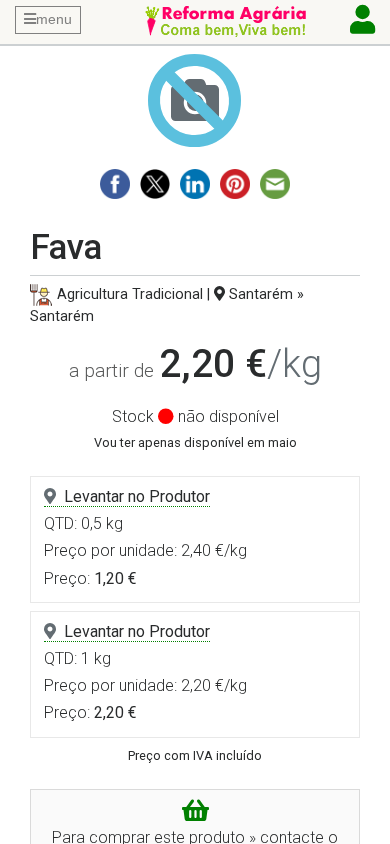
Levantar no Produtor (137, 496)
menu (54, 19)
